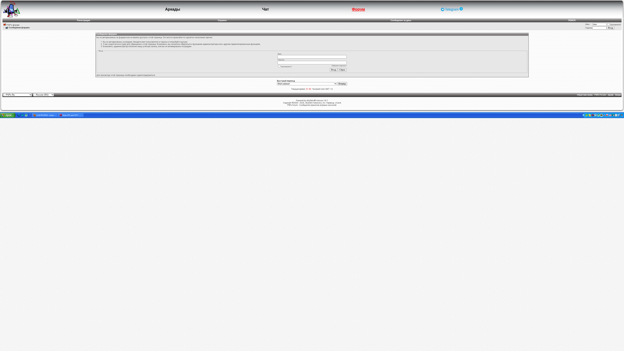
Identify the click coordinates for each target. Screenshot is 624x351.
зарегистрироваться (146, 75)
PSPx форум (12, 25)
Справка (222, 20)
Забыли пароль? (339, 66)
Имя (587, 24)
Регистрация (83, 20)
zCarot (338, 103)
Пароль (588, 28)
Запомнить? (615, 25)
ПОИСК (572, 20)
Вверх (618, 95)
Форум (358, 9)
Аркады (172, 9)
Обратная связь (585, 95)
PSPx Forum (600, 95)
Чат (265, 9)
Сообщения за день (401, 20)
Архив (610, 95)
